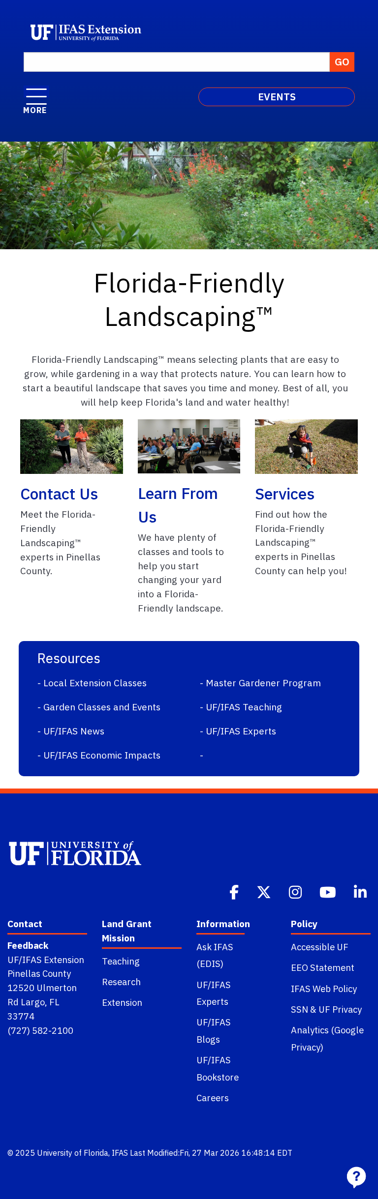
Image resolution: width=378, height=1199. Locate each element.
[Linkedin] (361, 891)
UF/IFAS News (73, 731)
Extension (122, 1002)
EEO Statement (322, 967)
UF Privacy (340, 1009)
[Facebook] (235, 891)
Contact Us (59, 493)
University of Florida (72, 1153)
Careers (212, 1098)
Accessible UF (319, 947)
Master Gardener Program (263, 682)
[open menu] (36, 91)
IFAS (120, 1153)
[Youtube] (328, 891)
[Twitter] (264, 891)
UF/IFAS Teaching (244, 707)
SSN (299, 1009)
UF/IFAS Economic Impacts (101, 755)
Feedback (27, 945)
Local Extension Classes (95, 682)
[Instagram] (296, 891)
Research (121, 982)
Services (285, 493)
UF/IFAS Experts (241, 731)
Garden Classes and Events (101, 707)
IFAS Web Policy (324, 988)
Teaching (121, 961)
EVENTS (277, 96)
